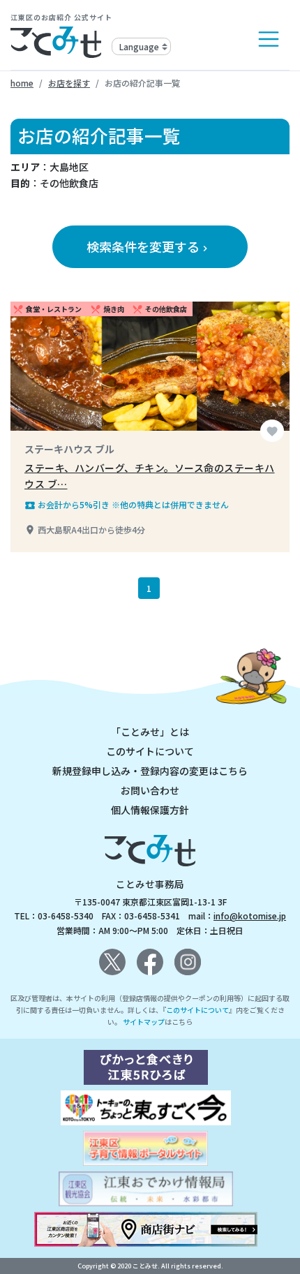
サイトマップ (144, 1021)
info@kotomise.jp (249, 915)
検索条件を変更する (149, 246)
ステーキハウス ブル (69, 449)
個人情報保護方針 (150, 810)
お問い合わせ (150, 790)
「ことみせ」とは (150, 732)
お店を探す (69, 83)
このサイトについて (150, 751)
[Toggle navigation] (269, 39)
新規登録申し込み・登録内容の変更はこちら (150, 771)
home (21, 83)
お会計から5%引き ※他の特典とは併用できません (126, 504)
